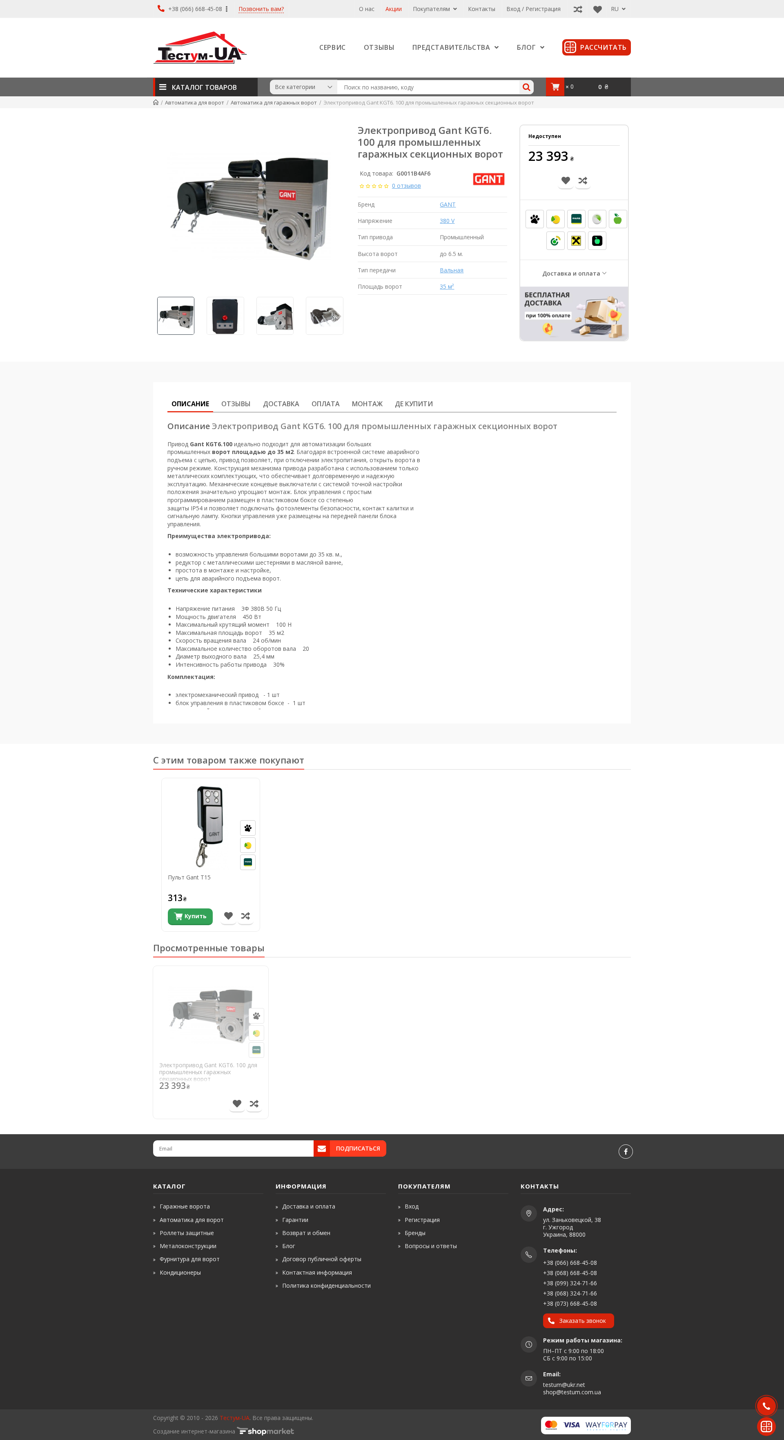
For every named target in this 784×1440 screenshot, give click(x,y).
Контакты (481, 9)
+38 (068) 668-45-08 (570, 1273)
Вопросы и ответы (431, 1246)
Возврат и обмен (306, 1233)
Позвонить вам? (261, 9)
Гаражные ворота (185, 1206)
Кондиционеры (180, 1272)
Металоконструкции (188, 1246)
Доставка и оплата (571, 273)
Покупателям (432, 9)
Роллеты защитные (187, 1233)
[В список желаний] (228, 916)
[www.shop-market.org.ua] (265, 1431)
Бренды (415, 1233)
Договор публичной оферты (321, 1259)
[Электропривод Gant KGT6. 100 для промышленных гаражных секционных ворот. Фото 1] (249, 206)
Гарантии (295, 1220)
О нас (366, 9)
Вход (412, 1206)
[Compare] (576, 9)
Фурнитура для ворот (190, 1259)
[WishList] (595, 9)
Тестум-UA (234, 1418)
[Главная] (155, 102)
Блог (288, 1246)
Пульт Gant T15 (189, 877)
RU (615, 9)
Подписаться (358, 1148)
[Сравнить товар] (246, 916)
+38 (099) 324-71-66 (570, 1283)
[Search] (526, 87)
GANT (448, 204)
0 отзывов (406, 185)
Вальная (451, 270)
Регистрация (422, 1220)
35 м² (447, 286)
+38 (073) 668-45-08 (570, 1303)
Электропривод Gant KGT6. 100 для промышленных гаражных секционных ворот (208, 1072)
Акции (393, 9)
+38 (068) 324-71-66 (570, 1293)
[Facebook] (626, 1151)
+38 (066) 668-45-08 (195, 9)
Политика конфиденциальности (326, 1285)
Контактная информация (317, 1272)
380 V (447, 221)
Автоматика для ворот (192, 1220)
